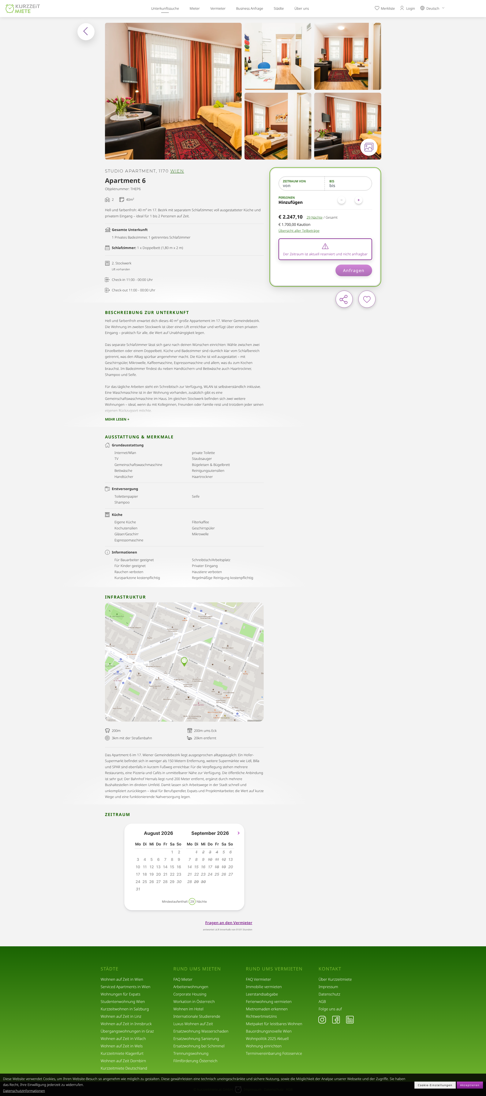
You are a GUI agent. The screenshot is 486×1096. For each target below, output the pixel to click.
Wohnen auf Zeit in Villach (123, 1038)
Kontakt (330, 968)
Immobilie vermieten (264, 986)
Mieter (195, 8)
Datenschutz (329, 994)
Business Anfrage (249, 8)
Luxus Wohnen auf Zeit (193, 1023)
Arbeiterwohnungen (190, 986)
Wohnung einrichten (264, 1046)
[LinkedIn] (350, 1019)
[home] (24, 8)
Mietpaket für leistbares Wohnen (274, 1023)
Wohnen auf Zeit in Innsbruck (126, 1023)
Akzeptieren (470, 1085)
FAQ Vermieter (258, 979)
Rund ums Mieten (197, 968)
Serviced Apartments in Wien (125, 986)
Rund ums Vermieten (274, 968)
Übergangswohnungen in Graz (127, 1031)
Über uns (301, 8)
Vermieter (218, 8)
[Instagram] (322, 1019)
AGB (322, 1001)
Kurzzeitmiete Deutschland (124, 1068)
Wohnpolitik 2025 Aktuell (267, 1038)
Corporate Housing (189, 994)
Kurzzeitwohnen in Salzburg (125, 1008)
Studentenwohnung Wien (123, 1001)
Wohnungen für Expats (120, 994)
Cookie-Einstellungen (435, 1085)
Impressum (328, 986)
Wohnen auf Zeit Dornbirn (123, 1060)
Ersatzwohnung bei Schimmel (199, 1046)
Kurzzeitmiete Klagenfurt (122, 1053)
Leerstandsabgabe (262, 994)
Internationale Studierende (196, 1016)
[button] (179, 881)
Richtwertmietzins (261, 1016)
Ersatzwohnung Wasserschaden (200, 1031)
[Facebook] (336, 1019)
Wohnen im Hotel (188, 1008)
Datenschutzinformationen (24, 1090)
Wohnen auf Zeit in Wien (122, 979)
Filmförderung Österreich (195, 1060)
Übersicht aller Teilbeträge (299, 231)
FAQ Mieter (183, 979)
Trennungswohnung (190, 1053)
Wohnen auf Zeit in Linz (121, 1016)
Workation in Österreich (194, 1001)
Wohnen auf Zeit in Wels (122, 1046)
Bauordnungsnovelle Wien (269, 1031)
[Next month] (239, 833)
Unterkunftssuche (165, 8)
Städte (279, 8)
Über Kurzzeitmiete (335, 979)
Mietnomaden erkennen (267, 1008)
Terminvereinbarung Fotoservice (274, 1053)
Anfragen (353, 270)
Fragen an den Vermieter (228, 922)
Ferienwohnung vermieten (269, 1001)
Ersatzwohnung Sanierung (196, 1038)
